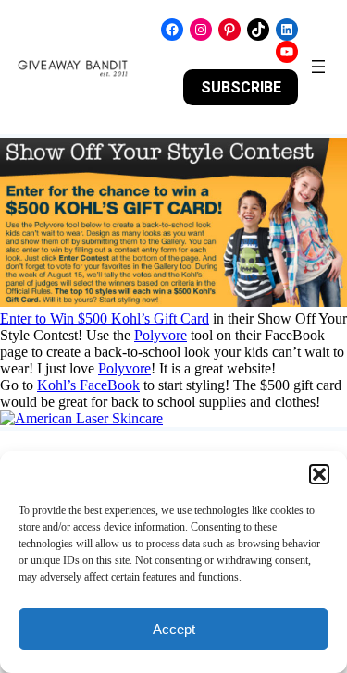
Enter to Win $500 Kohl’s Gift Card (104, 318)
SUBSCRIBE (241, 87)
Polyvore (160, 335)
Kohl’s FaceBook (88, 385)
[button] (319, 474)
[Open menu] (318, 66)
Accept (174, 629)
